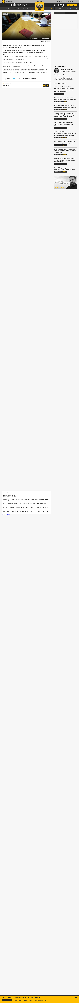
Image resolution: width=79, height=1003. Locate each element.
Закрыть (72, 997)
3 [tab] (59, 187)
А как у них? (64, 171)
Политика (5, 13)
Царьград (58, 5)
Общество (64, 101)
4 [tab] (61, 187)
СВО (62, 93)
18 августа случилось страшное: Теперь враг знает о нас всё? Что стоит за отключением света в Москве (26, 507)
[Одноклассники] (45, 14)
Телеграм (17, 78)
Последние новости (60, 83)
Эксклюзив (64, 109)
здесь (45, 1000)
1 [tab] (56, 187)
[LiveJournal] (47, 14)
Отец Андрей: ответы (59, 12)
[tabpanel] (65, 182)
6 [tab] (64, 187)
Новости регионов (59, 131)
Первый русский (16, 5)
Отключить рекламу (72, 5)
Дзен (8, 78)
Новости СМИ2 (6, 514)
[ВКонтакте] (43, 14)
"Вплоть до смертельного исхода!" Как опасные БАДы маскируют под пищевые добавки (26, 500)
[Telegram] (49, 14)
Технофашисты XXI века (9, 496)
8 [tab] (67, 187)
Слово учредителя (59, 66)
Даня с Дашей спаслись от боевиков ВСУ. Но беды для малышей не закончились (25, 504)
